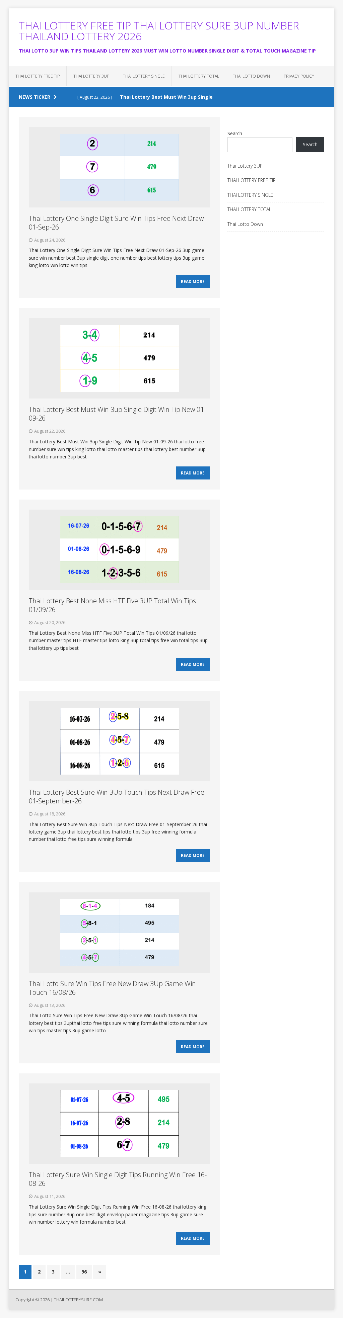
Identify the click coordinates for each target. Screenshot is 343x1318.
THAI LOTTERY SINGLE (144, 76)
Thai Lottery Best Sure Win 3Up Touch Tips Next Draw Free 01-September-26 (116, 796)
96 (84, 1271)
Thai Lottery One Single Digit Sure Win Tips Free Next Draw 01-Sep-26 (116, 223)
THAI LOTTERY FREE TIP (37, 76)
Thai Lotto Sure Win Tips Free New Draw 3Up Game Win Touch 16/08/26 (112, 988)
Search (234, 133)
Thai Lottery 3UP (91, 76)
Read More (193, 281)
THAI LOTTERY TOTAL (199, 76)
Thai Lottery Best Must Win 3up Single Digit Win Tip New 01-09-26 (117, 414)
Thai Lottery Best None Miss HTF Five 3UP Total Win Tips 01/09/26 (112, 605)
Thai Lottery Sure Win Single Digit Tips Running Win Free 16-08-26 (118, 1179)
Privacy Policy (299, 76)
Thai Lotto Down (251, 76)
